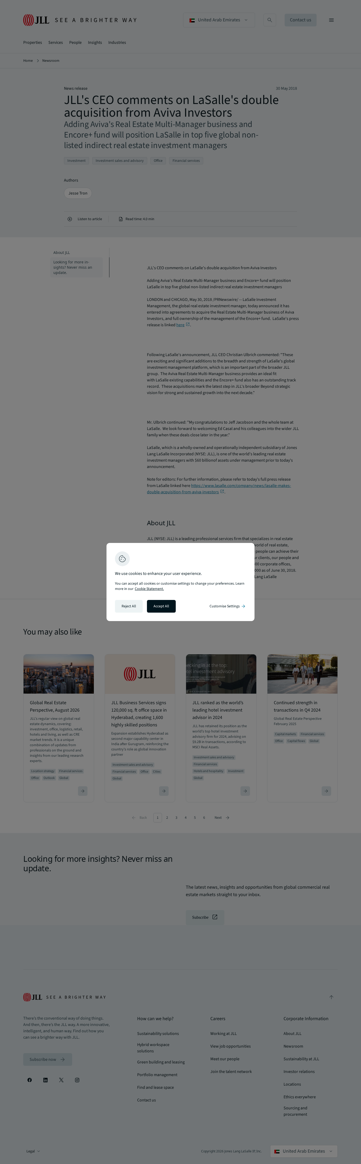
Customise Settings (228, 606)
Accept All (161, 606)
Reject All (129, 606)
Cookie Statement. (149, 589)
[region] (180, 582)
